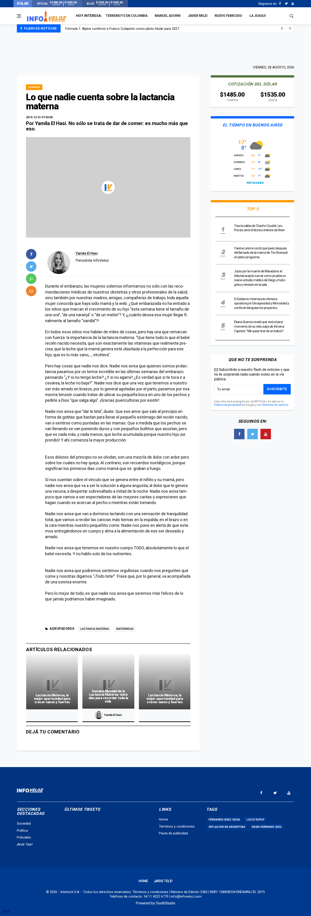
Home (163, 819)
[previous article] (290, 28)
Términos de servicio (275, 405)
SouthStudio (165, 903)
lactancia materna (94, 628)
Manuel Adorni (168, 16)
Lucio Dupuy (255, 819)
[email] (31, 291)
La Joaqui (258, 16)
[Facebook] (279, 3)
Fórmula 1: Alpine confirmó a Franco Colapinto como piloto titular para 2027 (122, 29)
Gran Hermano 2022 (266, 826)
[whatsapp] (31, 279)
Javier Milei (197, 16)
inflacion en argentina (227, 826)
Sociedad (34, 87)
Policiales (24, 837)
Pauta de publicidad (173, 833)
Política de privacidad (227, 405)
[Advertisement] (155, 48)
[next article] (282, 28)
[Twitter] (286, 3)
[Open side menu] (19, 16)
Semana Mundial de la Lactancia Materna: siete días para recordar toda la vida (108, 696)
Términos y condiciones (177, 826)
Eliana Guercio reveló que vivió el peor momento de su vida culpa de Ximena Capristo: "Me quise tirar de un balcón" (259, 326)
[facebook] (31, 254)
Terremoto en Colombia (127, 16)
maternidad (125, 628)
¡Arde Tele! (25, 844)
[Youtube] (292, 3)
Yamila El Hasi (86, 253)
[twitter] (31, 266)
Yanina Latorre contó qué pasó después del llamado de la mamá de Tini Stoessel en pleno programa (261, 252)
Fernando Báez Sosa (224, 819)
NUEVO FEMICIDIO (228, 16)
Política (22, 830)
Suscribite (277, 389)
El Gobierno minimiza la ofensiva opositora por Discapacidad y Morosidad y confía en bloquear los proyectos (261, 303)
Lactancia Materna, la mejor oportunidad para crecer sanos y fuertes (52, 698)
